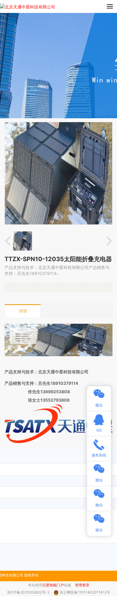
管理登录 (82, 585)
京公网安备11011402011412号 (85, 592)
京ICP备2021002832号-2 (28, 592)
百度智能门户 (53, 585)
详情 (23, 310)
